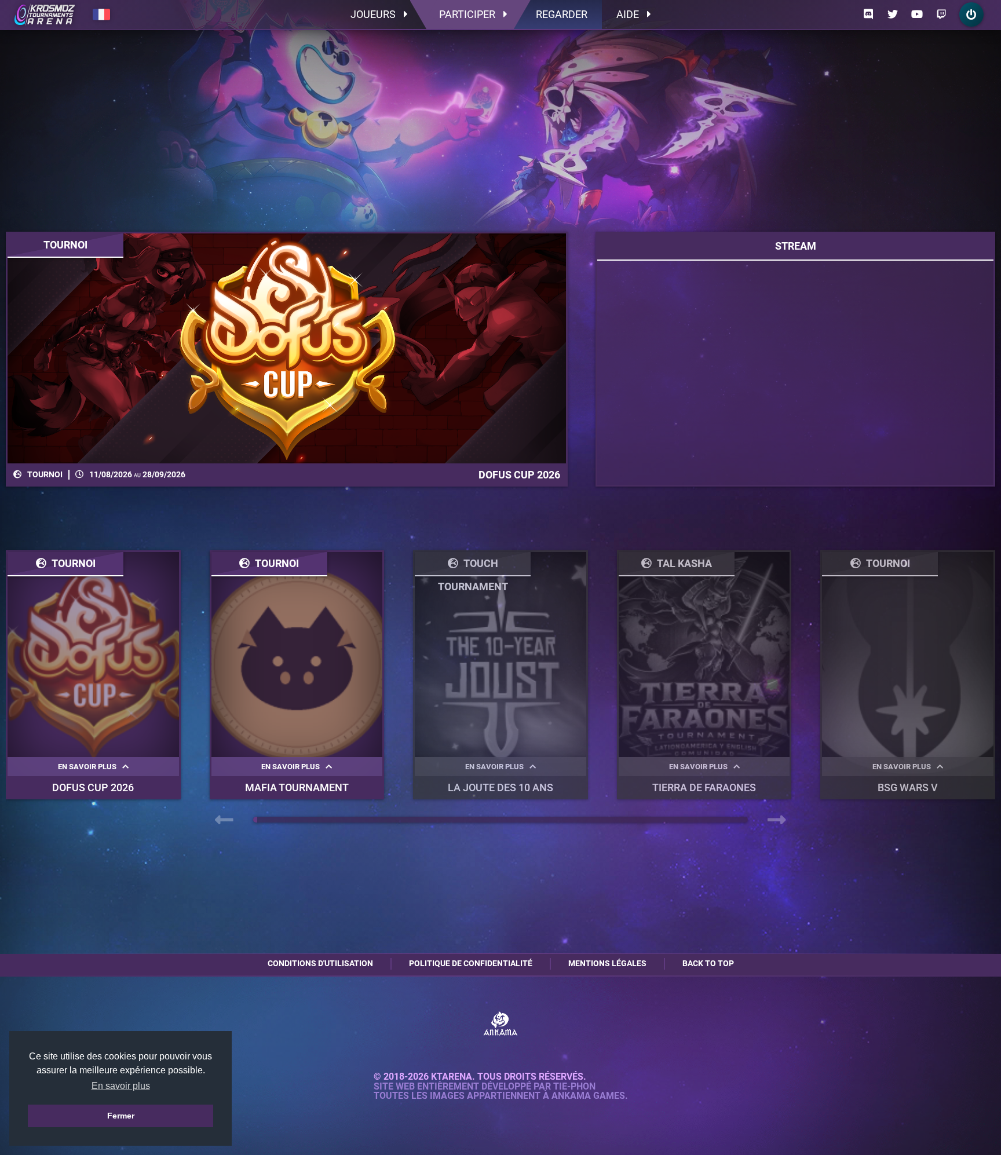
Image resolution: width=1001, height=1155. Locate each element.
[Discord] (868, 14)
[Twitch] (941, 14)
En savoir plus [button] (121, 1086)
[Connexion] (971, 14)
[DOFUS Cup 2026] (287, 348)
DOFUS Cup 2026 (93, 787)
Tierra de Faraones (704, 787)
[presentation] (224, 820)
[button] (255, 820)
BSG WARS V (908, 787)
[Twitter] (893, 14)
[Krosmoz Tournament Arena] (45, 14)
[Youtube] (917, 14)
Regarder (561, 14)
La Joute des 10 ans (500, 787)
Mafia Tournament (297, 787)
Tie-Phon (574, 1086)
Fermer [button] (120, 1115)
